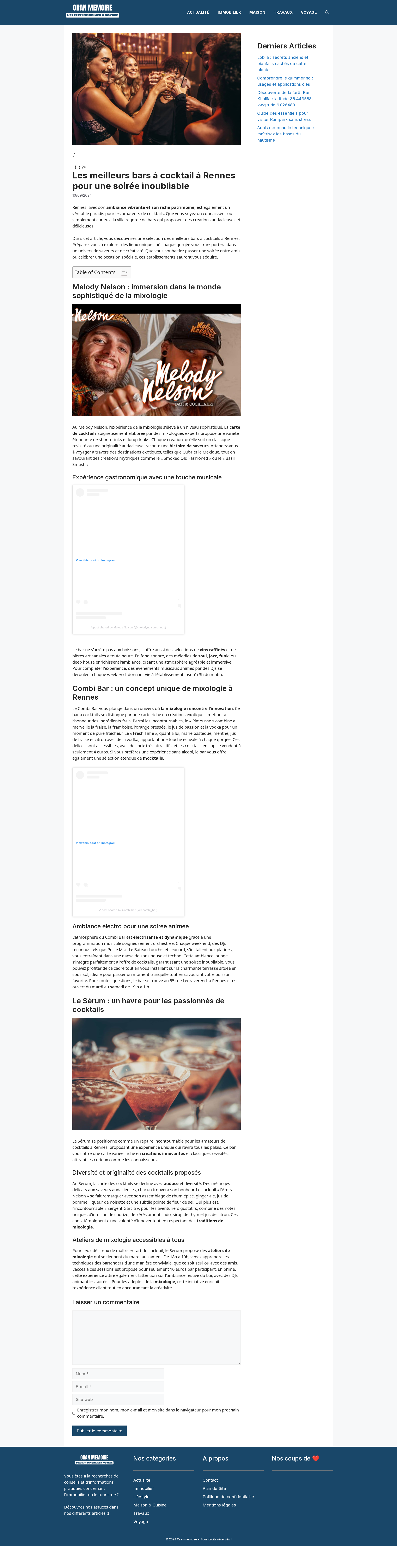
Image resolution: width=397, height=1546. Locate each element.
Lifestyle (141, 1496)
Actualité (198, 12)
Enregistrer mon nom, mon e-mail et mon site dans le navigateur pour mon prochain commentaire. (158, 1413)
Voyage (309, 12)
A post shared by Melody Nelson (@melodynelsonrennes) (128, 627)
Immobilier (229, 12)
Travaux (283, 12)
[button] (327, 12)
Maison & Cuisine (150, 1505)
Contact (210, 1480)
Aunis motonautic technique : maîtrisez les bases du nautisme (285, 134)
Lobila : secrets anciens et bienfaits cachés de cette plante (282, 63)
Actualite (141, 1480)
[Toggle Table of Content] (122, 272)
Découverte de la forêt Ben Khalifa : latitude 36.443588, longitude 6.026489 (285, 98)
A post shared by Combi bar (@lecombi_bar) (128, 910)
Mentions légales (219, 1505)
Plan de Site (214, 1488)
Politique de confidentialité (228, 1496)
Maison (257, 12)
